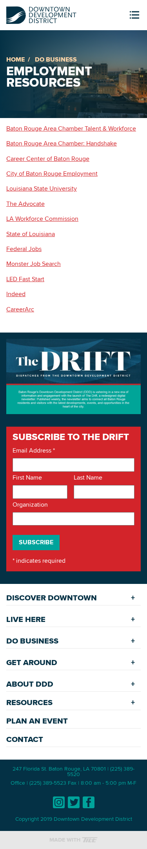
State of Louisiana (30, 233)
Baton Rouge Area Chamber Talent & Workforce (71, 128)
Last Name (88, 477)
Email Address (34, 450)
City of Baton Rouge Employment (52, 173)
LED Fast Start (25, 279)
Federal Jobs (24, 248)
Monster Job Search (33, 263)
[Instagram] (58, 802)
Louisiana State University (41, 188)
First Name (27, 477)
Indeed (15, 293)
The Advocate (25, 203)
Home (15, 59)
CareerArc (20, 309)
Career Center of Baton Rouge (47, 158)
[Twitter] (73, 802)
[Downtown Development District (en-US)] (41, 13)
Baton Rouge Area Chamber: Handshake (61, 143)
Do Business (56, 59)
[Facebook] (88, 802)
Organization (30, 504)
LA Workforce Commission (42, 218)
